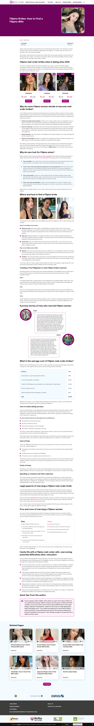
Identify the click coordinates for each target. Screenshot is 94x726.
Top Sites (50, 2)
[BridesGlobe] (17, 2)
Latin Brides (13, 709)
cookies (19, 724)
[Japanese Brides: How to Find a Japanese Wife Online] (47, 663)
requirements (33, 497)
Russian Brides (66, 2)
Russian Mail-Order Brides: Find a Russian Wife (73, 646)
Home (21, 40)
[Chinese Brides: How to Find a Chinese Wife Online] (21, 636)
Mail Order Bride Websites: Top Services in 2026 (23, 711)
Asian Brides (13, 703)
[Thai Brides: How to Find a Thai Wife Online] (21, 663)
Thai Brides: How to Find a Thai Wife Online (21, 672)
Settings (67, 724)
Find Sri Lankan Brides (70, 672)
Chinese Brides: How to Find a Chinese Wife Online (20, 646)
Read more (13, 650)
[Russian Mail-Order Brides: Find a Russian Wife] (73, 636)
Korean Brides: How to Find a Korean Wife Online (46, 646)
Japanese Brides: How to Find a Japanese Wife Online (46, 672)
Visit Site (28, 100)
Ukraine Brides (77, 2)
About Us (58, 2)
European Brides (14, 706)
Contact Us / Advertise (54, 706)
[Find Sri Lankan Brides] (73, 663)
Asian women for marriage (44, 156)
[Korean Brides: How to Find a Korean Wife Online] (47, 636)
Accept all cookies (77, 724)
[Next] (21, 81)
